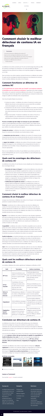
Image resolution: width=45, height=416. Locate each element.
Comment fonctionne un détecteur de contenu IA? (15, 53)
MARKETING (25, 2)
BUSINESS (14, 2)
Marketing (6, 369)
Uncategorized (11, 369)
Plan (17, 400)
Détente (30, 411)
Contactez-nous (20, 396)
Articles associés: (9, 61)
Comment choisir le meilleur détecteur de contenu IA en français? (18, 56)
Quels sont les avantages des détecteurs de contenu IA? (16, 55)
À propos (18, 398)
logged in (10, 377)
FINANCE (32, 2)
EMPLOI (19, 2)
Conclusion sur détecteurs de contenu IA (12, 59)
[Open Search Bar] (26, 9)
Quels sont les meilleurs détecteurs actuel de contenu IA (16, 58)
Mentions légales (20, 393)
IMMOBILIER (38, 2)
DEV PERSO (26, 6)
